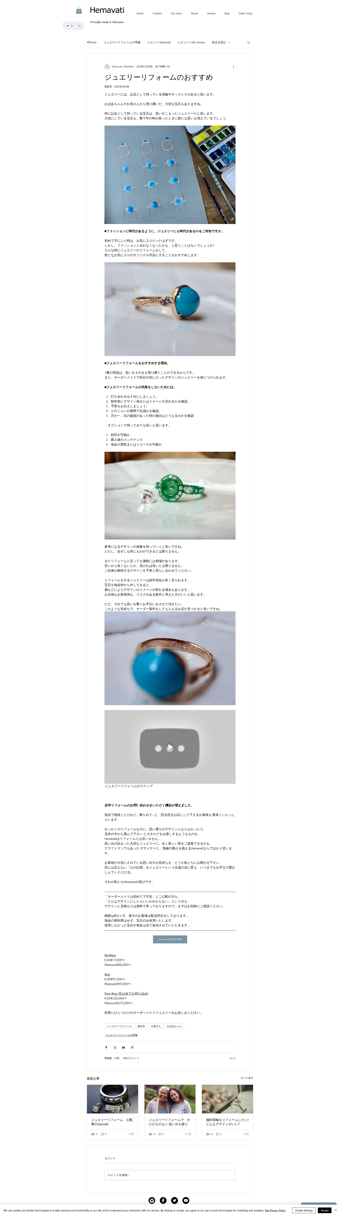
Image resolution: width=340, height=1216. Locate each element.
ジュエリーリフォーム (119, 1026)
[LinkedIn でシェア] (123, 1047)
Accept (324, 1210)
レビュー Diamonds (159, 42)
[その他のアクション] (233, 67)
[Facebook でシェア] (106, 1047)
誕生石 (141, 1026)
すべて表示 (247, 1078)
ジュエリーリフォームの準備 (122, 42)
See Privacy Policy (275, 1210)
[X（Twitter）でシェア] (115, 1047)
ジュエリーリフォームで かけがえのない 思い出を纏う (169, 1122)
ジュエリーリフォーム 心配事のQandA (112, 1122)
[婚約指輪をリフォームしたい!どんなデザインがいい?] (227, 1099)
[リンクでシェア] (132, 1047)
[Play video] (170, 747)
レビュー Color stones (191, 42)
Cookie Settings (304, 1210)
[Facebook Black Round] (163, 1200)
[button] (79, 10)
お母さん (156, 1026)
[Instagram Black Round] (151, 1200)
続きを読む (219, 42)
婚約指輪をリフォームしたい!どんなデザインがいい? (227, 1122)
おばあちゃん (174, 1026)
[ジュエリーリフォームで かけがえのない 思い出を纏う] (170, 1099)
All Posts (92, 42)
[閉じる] (336, 1210)
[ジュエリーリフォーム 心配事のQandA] (112, 1099)
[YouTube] (185, 1200)
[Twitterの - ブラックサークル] (174, 1200)
